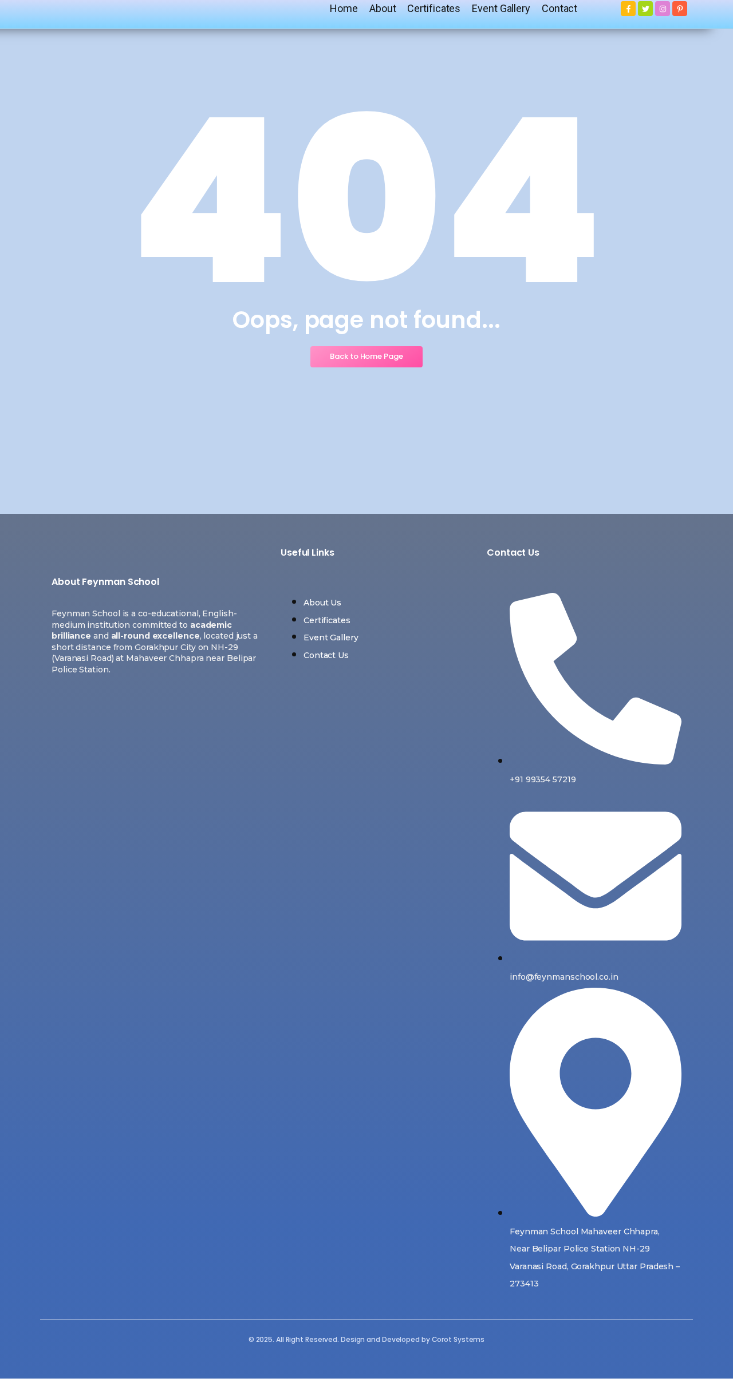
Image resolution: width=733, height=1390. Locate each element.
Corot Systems (458, 1339)
